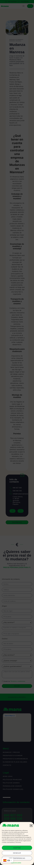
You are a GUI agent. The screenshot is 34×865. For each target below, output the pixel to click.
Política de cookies (16, 862)
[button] (31, 826)
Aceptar (17, 848)
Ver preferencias (17, 858)
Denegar (17, 853)
